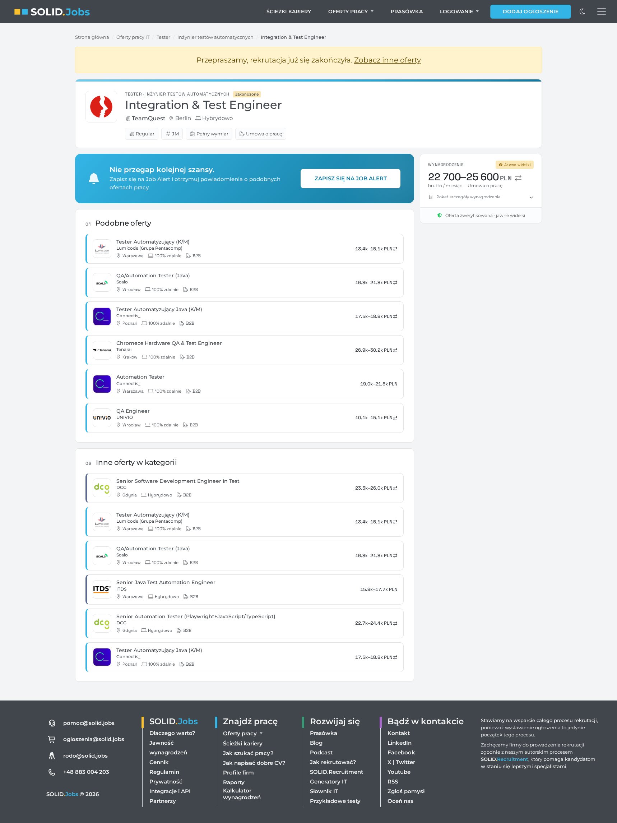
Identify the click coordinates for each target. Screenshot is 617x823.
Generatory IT (328, 781)
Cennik (159, 762)
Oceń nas (400, 800)
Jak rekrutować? (333, 762)
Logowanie (457, 11)
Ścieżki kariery (288, 11)
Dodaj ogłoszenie (530, 11)
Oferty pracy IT (132, 37)
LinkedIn (400, 742)
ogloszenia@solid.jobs (93, 739)
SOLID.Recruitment (336, 771)
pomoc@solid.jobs (89, 723)
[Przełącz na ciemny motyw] (582, 11)
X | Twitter (401, 762)
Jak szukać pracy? (248, 753)
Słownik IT (324, 791)
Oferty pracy (348, 11)
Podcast (321, 752)
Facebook (401, 752)
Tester (163, 37)
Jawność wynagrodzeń (168, 747)
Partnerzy (162, 800)
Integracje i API (170, 791)
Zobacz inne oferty (387, 60)
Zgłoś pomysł (406, 791)
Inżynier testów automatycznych (215, 37)
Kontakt (399, 733)
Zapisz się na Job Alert (351, 178)
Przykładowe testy (335, 800)
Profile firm (238, 772)
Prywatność (165, 781)
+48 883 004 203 (86, 771)
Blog (316, 742)
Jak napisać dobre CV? (254, 762)
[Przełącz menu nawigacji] (601, 11)
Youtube (399, 771)
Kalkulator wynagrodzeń (242, 794)
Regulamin (164, 771)
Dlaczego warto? (172, 733)
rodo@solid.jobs (85, 755)
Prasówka (407, 11)
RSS (393, 781)
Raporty (234, 782)
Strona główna (92, 37)
